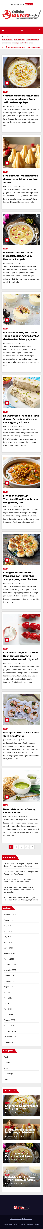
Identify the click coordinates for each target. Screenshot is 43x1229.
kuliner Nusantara (19, 39)
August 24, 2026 (11, 740)
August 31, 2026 (11, 186)
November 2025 (10, 970)
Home (6, 1224)
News (6, 1068)
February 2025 (9, 1020)
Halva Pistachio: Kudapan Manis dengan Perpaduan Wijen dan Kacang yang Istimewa (21, 419)
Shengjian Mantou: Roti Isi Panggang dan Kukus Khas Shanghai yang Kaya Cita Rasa (20, 576)
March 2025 (8, 1014)
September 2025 (10, 981)
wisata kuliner (6, 43)
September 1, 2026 (12, 106)
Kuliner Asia (24, 43)
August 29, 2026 (11, 343)
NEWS (23, 1224)
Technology (8, 1074)
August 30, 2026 (11, 263)
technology (15, 43)
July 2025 (7, 992)
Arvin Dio (24, 816)
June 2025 (8, 998)
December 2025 (10, 964)
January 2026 (9, 959)
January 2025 (9, 1026)
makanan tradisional (33, 39)
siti (24, 106)
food (31, 43)
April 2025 (8, 1009)
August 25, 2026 (11, 663)
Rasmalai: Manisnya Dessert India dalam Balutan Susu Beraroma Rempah (18, 256)
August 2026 (8, 920)
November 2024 (10, 1037)
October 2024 (9, 1042)
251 (26, 847)
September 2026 (10, 914)
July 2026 (7, 926)
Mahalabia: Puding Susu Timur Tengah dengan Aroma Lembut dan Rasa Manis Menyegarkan (21, 336)
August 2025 (8, 987)
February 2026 (9, 953)
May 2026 (7, 937)
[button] (40, 30)
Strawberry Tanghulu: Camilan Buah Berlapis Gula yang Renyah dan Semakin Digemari (20, 656)
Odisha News (28, 1219)
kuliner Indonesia (7, 39)
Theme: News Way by (17, 1219)
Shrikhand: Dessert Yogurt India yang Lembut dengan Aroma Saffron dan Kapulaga (21, 99)
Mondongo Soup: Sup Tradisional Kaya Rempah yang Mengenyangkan (20, 499)
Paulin (23, 740)
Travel (6, 1079)
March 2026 (8, 948)
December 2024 (10, 1031)
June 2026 (8, 931)
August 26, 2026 (11, 583)
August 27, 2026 (11, 506)
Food (5, 91)
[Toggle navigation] (22, 30)
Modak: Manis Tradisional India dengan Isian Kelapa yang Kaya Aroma (20, 179)
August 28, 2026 (11, 426)
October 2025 (9, 976)
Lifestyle (7, 1063)
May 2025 (7, 1003)
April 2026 (8, 942)
